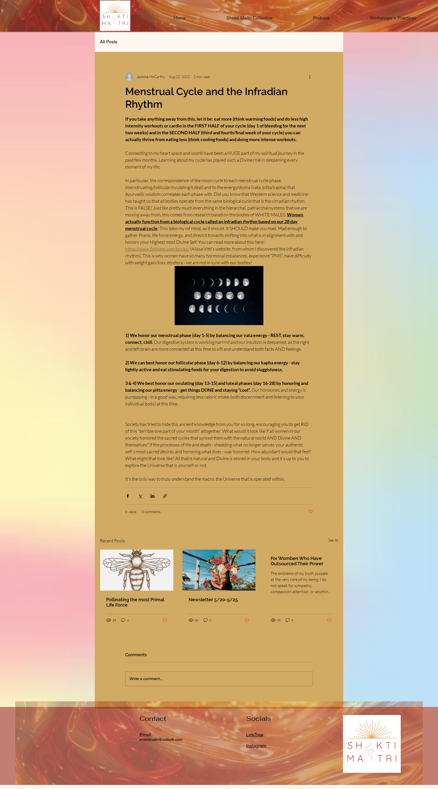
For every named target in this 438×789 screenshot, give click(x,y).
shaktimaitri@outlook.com (160, 739)
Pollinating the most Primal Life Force (135, 602)
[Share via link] (164, 496)
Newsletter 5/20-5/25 (213, 599)
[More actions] (310, 76)
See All (333, 540)
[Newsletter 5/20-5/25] (219, 570)
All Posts (108, 41)
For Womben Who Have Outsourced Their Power (297, 561)
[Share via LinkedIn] (152, 496)
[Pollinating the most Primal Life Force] (136, 570)
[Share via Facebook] (127, 496)
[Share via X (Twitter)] (140, 496)
